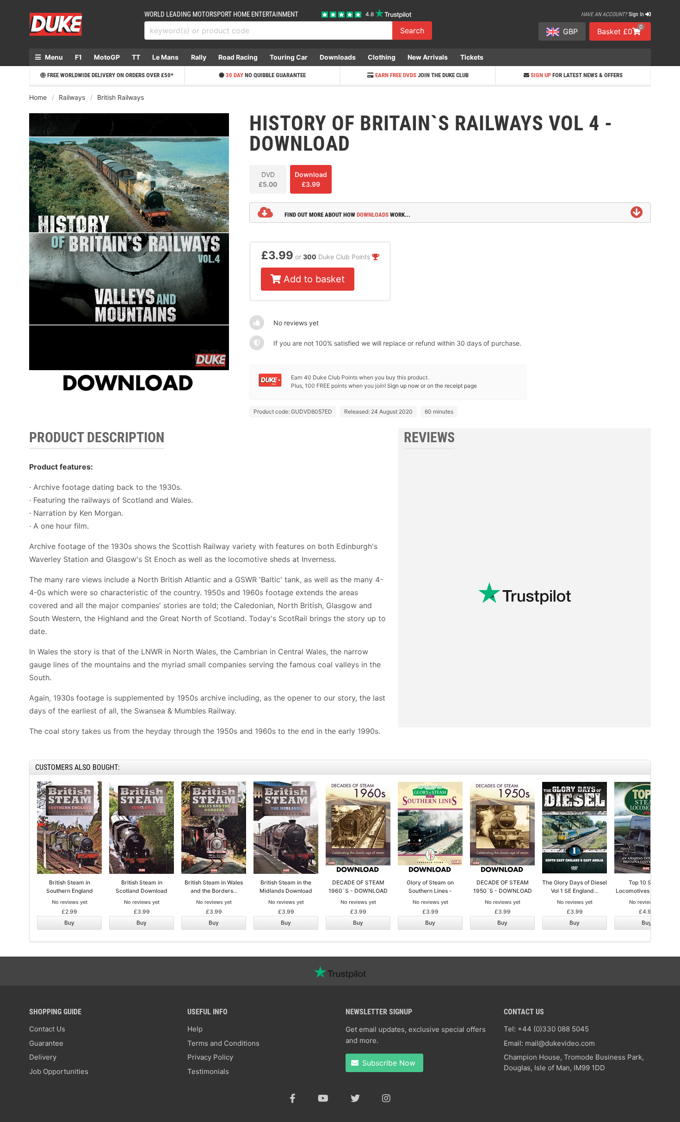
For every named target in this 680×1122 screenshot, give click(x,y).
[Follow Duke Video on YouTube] (323, 1098)
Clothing (382, 57)
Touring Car (289, 57)
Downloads (338, 57)
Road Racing (238, 57)
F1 (78, 57)
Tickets (471, 57)
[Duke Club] (270, 384)
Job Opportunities (58, 1071)
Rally (198, 57)
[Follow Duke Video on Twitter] (355, 1098)
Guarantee (46, 1043)
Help (195, 1028)
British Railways (120, 97)
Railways (72, 97)
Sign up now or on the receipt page (432, 385)
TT (136, 57)
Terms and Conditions (223, 1043)
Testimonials (208, 1071)
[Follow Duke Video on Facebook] (293, 1098)
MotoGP (107, 57)
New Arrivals (428, 57)
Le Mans (165, 57)
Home (38, 97)
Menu (53, 57)
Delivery (42, 1057)
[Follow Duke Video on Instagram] (386, 1098)
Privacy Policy (210, 1057)
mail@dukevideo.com (560, 1043)
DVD (268, 179)
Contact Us (47, 1028)
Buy (69, 922)
